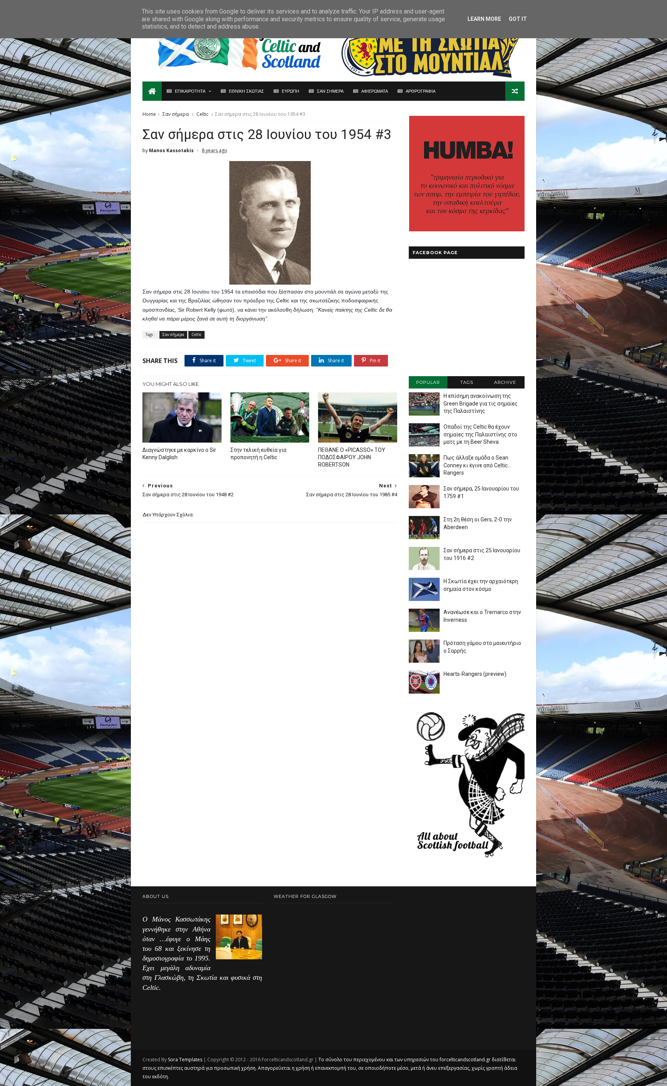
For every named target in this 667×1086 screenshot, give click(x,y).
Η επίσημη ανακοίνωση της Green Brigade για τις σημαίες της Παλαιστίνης (481, 403)
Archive (505, 382)
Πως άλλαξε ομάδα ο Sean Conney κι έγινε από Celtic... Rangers (477, 465)
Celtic (202, 114)
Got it (518, 19)
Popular (428, 382)
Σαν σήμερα (176, 114)
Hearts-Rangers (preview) (475, 674)
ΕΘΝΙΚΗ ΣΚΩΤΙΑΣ (246, 91)
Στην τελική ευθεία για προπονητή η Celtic (258, 453)
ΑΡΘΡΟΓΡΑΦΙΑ (420, 91)
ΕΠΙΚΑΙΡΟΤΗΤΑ (190, 91)
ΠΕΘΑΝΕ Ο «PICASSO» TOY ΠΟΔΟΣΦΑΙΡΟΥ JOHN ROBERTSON (351, 457)
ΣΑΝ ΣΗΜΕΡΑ (330, 91)
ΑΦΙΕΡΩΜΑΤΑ (374, 91)
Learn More (484, 19)
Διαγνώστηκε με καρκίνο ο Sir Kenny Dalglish (179, 453)
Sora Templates (185, 1059)
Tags (466, 382)
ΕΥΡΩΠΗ (290, 91)
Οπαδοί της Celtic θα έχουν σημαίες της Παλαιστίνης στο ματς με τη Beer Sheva (480, 434)
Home (149, 114)
